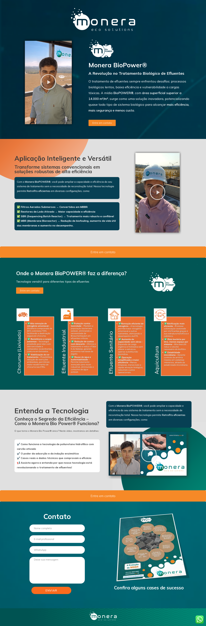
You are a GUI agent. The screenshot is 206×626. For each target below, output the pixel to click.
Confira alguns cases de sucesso (149, 587)
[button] (48, 82)
